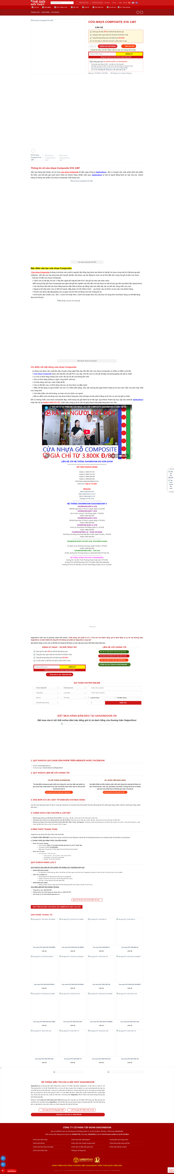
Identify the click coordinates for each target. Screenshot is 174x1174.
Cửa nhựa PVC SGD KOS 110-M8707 (130, 984)
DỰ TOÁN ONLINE (125, 7)
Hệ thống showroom (97, 2)
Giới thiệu (107, 2)
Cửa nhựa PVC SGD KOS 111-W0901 (73, 947)
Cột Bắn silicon (122, 697)
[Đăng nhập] (135, 7)
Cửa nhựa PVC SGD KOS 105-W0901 (44, 947)
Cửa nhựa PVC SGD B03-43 (129, 947)
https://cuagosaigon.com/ (87, 496)
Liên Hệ (125, 2)
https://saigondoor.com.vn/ (87, 494)
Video (120, 2)
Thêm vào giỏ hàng (108, 46)
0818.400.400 (12, 1171)
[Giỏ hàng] (138, 7)
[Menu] (142, 7)
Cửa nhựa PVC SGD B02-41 (101, 947)
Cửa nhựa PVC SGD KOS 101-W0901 (101, 1021)
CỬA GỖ (36, 7)
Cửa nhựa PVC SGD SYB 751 (130, 1059)
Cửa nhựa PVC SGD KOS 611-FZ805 (44, 1021)
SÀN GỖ (86, 7)
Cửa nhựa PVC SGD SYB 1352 (44, 1059)
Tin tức (114, 2)
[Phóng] (33, 151)
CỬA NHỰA (47, 7)
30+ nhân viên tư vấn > (120, 69)
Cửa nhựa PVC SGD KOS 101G (72, 1021)
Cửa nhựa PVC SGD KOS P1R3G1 (44, 984)
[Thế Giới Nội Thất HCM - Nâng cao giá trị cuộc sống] (39, 2)
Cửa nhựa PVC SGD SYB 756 (101, 984)
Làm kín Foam (94, 697)
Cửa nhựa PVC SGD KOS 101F (101, 1059)
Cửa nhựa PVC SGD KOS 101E (130, 1021)
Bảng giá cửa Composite (119, 73)
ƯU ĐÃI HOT (112, 7)
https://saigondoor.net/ (87, 491)
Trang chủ (35, 12)
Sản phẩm (45, 12)
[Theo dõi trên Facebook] (139, 3)
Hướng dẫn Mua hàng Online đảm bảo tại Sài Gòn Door (109, 68)
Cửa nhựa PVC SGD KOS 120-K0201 (73, 984)
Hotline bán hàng (83, 2)
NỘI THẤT (76, 7)
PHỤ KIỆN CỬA (99, 7)
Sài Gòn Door (89, 498)
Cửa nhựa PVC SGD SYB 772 (73, 1059)
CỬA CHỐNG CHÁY (62, 7)
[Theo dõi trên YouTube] (142, 3)
